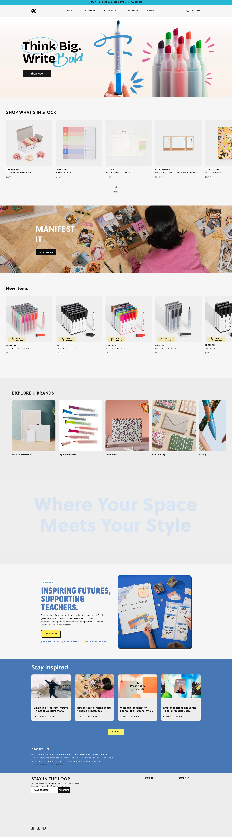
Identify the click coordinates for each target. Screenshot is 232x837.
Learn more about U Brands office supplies (50, 765)
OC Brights (61, 169)
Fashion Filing (158, 454)
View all (116, 192)
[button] (71, 10)
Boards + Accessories (22, 454)
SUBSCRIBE (64, 790)
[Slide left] (110, 187)
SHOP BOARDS (46, 252)
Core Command (163, 169)
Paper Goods (111, 454)
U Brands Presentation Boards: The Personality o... (136, 709)
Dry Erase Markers (67, 454)
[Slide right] (122, 187)
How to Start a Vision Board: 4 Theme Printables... (94, 709)
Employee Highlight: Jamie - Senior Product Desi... (179, 709)
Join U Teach (51, 633)
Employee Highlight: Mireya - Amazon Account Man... (51, 709)
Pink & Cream (12, 169)
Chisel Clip (11, 345)
